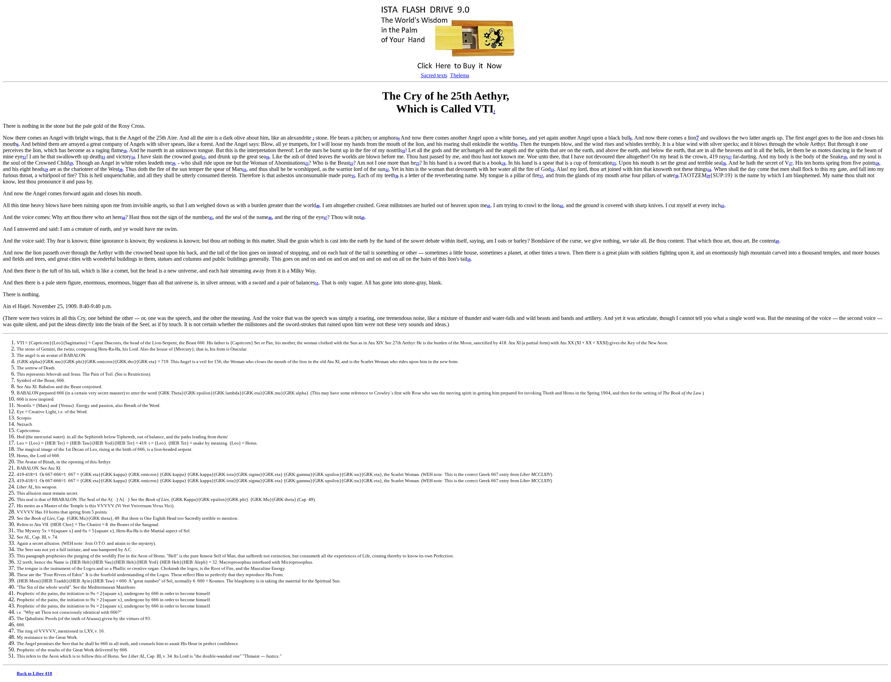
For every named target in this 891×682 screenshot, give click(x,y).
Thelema (459, 75)
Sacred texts (434, 75)
